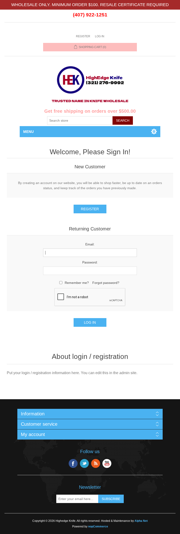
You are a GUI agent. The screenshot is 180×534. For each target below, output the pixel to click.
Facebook (73, 463)
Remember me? (77, 283)
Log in (99, 36)
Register (83, 36)
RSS (95, 463)
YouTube (106, 463)
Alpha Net (141, 521)
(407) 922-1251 (90, 14)
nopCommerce (98, 526)
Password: (90, 262)
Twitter (84, 463)
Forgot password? (105, 283)
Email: (89, 244)
